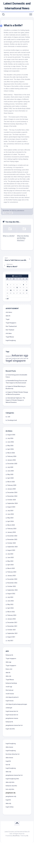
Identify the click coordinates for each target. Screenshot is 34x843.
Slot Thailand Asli (11, 326)
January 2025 (11, 489)
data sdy (8, 676)
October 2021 (11, 629)
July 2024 (10, 510)
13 (17, 287)
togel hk (8, 800)
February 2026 (11, 456)
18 (10, 290)
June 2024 (10, 514)
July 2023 (10, 554)
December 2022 (12, 579)
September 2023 (12, 546)
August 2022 (11, 593)
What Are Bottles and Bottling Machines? (23, 238)
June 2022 (10, 601)
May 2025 (10, 474)
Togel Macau (10, 337)
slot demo (9, 312)
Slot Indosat (9, 690)
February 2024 (11, 528)
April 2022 (10, 608)
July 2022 (10, 597)
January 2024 (11, 532)
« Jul (7, 298)
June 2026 (10, 442)
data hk (8, 316)
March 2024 (11, 525)
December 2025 (12, 463)
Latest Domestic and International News (17, 6)
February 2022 (11, 615)
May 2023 (10, 561)
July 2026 (10, 438)
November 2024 (12, 496)
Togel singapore (11, 658)
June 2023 (10, 557)
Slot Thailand (10, 330)
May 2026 (10, 445)
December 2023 (12, 536)
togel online (20, 358)
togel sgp (25, 358)
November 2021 (12, 626)
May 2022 (10, 604)
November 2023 (12, 539)
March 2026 (11, 453)
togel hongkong (13, 358)
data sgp (8, 662)
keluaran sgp (20, 355)
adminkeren (20, 210)
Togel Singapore (11, 323)
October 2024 (11, 499)
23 (26, 290)
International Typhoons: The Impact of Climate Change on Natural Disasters (15, 400)
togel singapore (16, 360)
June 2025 (10, 471)
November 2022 (12, 583)
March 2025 (11, 481)
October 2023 (11, 543)
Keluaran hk (9, 655)
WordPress (16, 835)
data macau (9, 747)
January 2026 (11, 460)
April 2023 (10, 564)
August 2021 (11, 637)
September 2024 (12, 503)
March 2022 (11, 611)
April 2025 (10, 478)
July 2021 (10, 640)
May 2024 (10, 518)
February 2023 (11, 572)
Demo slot (9, 669)
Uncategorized (7, 213)
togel (7, 358)
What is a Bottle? (9, 236)
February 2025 (11, 485)
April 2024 (10, 521)
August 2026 (11, 434)
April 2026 (10, 449)
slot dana (9, 333)
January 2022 (11, 619)
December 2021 (12, 622)
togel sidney (9, 807)
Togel (7, 319)
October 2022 (11, 586)
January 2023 (11, 575)
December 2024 (12, 492)
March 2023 (11, 568)
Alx (27, 835)
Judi (8, 416)
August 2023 (11, 550)
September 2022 (12, 590)
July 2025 (10, 467)
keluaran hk (9, 356)
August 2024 (11, 507)
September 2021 (12, 633)
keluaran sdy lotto (11, 785)
